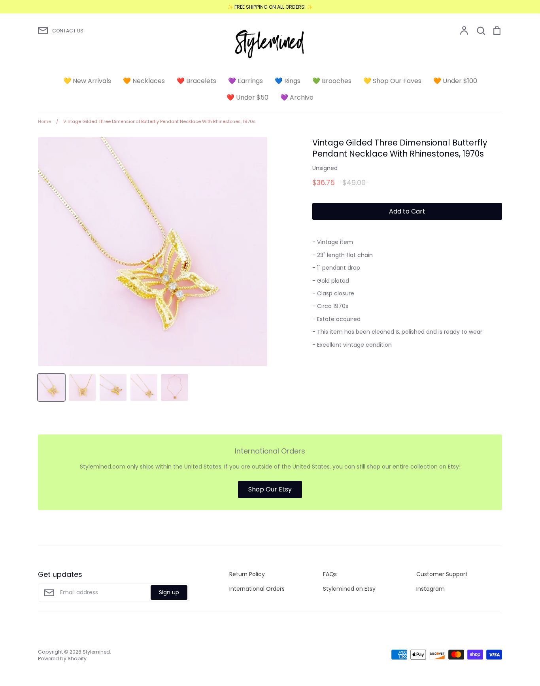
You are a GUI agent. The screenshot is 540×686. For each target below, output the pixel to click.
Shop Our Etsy (270, 489)
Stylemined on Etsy (349, 589)
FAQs (330, 574)
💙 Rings (287, 80)
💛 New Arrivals (87, 80)
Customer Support (442, 574)
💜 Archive (296, 97)
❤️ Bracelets (196, 80)
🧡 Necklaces (144, 80)
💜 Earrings (245, 80)
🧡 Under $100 (455, 80)
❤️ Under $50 (247, 97)
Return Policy (247, 574)
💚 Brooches (331, 80)
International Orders (257, 589)
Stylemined (96, 651)
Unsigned (325, 168)
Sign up (169, 592)
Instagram (430, 589)
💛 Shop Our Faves (392, 80)
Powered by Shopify (62, 658)
